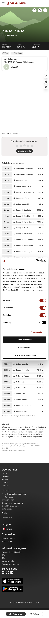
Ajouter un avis (24, 151)
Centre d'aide (7, 517)
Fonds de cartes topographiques (14, 494)
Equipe (4, 473)
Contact (5, 482)
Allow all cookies (24, 340)
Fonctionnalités (7, 497)
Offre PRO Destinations (10, 506)
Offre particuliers (8, 500)
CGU (3, 558)
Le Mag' (5, 485)
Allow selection (24, 347)
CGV (3, 555)
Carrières (5, 476)
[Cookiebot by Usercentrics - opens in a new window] (35, 260)
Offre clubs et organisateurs (12, 503)
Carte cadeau (7, 509)
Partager (36, 614)
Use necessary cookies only (24, 355)
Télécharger (17, 614)
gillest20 (14, 67)
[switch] (42, 308)
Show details (36, 332)
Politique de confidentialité (12, 552)
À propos (5, 479)
